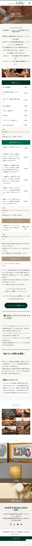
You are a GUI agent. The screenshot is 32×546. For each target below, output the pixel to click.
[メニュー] (29, 3)
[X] (14, 524)
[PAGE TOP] (16, 440)
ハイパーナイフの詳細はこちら (16, 305)
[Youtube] (18, 524)
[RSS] (21, 524)
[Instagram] (11, 524)
